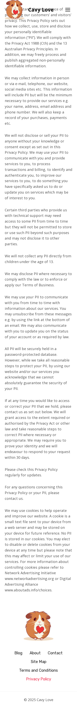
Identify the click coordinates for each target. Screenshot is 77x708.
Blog (18, 653)
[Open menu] (67, 10)
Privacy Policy (38, 679)
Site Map (38, 661)
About (35, 653)
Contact (55, 653)
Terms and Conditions (38, 670)
